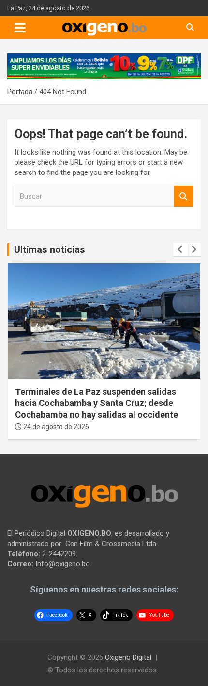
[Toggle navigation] (20, 27)
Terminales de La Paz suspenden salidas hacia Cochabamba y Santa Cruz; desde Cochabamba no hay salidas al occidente (96, 403)
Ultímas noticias (49, 249)
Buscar (183, 196)
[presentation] (180, 249)
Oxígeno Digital (128, 657)
